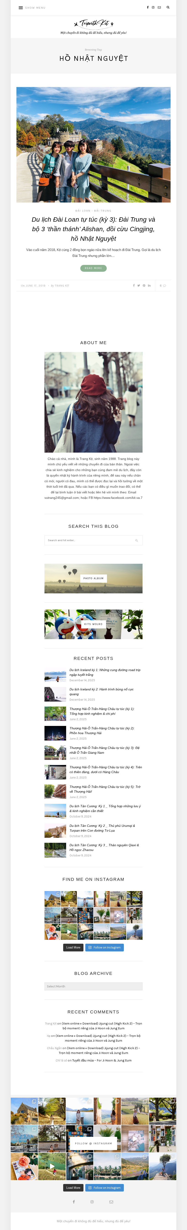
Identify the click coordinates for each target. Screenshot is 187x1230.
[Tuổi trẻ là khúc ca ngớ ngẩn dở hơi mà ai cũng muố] (69, 932)
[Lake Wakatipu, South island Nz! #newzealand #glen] (85, 899)
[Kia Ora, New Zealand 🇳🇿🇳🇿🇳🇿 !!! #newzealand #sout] (52, 915)
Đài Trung (103, 210)
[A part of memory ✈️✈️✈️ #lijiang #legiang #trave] (118, 915)
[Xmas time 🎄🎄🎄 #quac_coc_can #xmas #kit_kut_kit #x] (102, 915)
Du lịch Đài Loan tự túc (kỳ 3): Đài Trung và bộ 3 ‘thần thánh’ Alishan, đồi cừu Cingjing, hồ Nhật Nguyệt (93, 229)
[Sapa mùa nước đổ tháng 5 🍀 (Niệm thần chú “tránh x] (118, 932)
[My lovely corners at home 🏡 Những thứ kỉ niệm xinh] (135, 915)
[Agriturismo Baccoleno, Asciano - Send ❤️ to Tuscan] (118, 899)
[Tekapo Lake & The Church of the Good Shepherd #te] (52, 899)
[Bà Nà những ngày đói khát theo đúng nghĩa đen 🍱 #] (85, 932)
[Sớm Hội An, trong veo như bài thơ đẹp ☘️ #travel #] (102, 932)
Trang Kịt (62, 285)
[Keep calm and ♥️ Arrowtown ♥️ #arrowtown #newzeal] (135, 899)
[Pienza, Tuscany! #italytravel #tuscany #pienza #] (102, 899)
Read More (93, 268)
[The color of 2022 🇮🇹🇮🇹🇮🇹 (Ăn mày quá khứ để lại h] (85, 915)
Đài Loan (83, 210)
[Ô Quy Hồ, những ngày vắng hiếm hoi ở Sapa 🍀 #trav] (135, 932)
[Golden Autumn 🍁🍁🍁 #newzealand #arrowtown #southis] (69, 899)
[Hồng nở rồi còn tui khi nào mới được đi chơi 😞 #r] (52, 932)
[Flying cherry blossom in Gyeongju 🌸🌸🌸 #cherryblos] (69, 915)
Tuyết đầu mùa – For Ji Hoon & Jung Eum (102, 1060)
